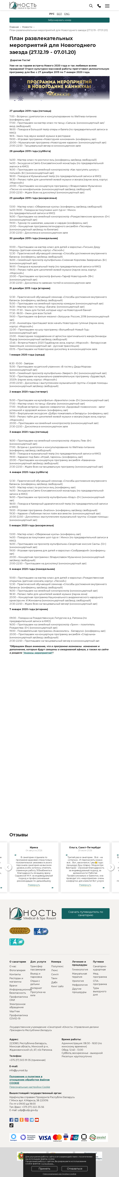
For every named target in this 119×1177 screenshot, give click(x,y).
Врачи (13, 985)
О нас (12, 966)
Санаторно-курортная (100, 968)
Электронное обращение (17, 1006)
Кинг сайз (57, 986)
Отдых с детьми (35, 983)
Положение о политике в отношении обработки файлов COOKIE (29, 1079)
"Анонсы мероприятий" (38, 652)
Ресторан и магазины (16, 980)
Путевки (98, 961)
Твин (54, 978)
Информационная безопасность (17, 991)
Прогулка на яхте (37, 994)
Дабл (54, 982)
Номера (56, 961)
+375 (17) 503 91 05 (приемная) (27, 1060)
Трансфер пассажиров (37, 968)
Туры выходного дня (99, 991)
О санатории (17, 961)
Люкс (54, 970)
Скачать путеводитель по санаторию (85, 913)
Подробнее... (47, 1163)
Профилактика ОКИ (17, 998)
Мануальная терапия (79, 975)
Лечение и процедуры (79, 963)
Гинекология (80, 969)
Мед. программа (100, 975)
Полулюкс (57, 966)
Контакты (15, 974)
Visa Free (14, 1011)
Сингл (55, 974)
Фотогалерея (17, 970)
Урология (78, 981)
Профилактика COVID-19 (17, 1017)
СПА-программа (100, 983)
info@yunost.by (18, 1070)
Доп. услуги (38, 961)
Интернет (36, 988)
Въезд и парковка (36, 975)
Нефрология (80, 985)
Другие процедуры (79, 990)
